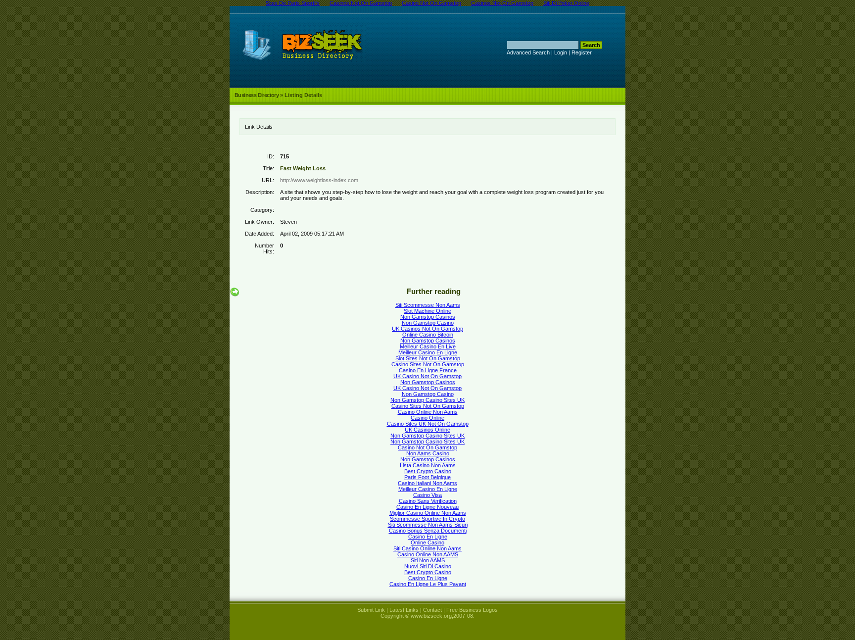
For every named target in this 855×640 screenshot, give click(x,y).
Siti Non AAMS (428, 560)
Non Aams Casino (427, 453)
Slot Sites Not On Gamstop (427, 358)
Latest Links (404, 610)
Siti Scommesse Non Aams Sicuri (428, 525)
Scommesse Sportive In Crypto (427, 519)
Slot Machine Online (427, 311)
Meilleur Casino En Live (428, 346)
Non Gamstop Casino (428, 323)
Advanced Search (528, 52)
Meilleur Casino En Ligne (427, 352)
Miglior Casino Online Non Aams (427, 513)
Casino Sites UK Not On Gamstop (428, 424)
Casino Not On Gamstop (427, 447)
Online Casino (427, 542)
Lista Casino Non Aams (428, 465)
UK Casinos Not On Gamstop (427, 329)
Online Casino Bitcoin (427, 335)
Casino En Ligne (427, 537)
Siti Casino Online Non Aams (427, 548)
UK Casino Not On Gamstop (427, 376)
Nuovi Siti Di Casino (427, 566)
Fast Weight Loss (303, 168)
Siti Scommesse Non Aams (427, 305)
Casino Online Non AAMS (427, 554)
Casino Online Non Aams (428, 412)
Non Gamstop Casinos (427, 317)
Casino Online (427, 418)
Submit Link (371, 610)
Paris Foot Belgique (427, 477)
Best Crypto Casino (427, 471)
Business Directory (257, 95)
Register (581, 52)
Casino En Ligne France (428, 370)
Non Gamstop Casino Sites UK (427, 400)
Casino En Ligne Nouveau (427, 507)
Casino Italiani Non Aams (427, 483)
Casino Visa (427, 495)
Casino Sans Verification (428, 501)
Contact (432, 610)
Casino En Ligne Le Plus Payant (427, 584)
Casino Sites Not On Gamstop (427, 364)
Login (560, 52)
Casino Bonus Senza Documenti (428, 531)
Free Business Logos (472, 610)
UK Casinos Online (427, 430)
